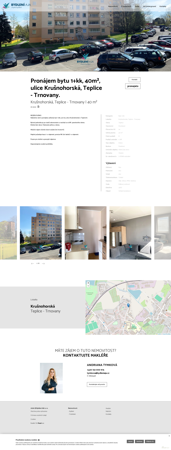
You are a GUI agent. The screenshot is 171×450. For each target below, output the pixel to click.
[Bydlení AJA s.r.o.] (16, 5)
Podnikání (72, 414)
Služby (137, 17)
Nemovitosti (113, 17)
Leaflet (159, 334)
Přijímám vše (150, 441)
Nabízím (108, 411)
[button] (128, 305)
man (41, 423)
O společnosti (126, 17)
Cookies (33, 419)
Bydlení (71, 411)
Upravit (130, 441)
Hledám (108, 408)
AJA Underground (149, 17)
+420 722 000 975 (95, 370)
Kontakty (163, 17)
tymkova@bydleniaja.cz (98, 373)
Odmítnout (139, 441)
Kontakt (134, 79)
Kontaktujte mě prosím (97, 384)
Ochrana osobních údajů (39, 415)
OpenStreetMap (167, 334)
